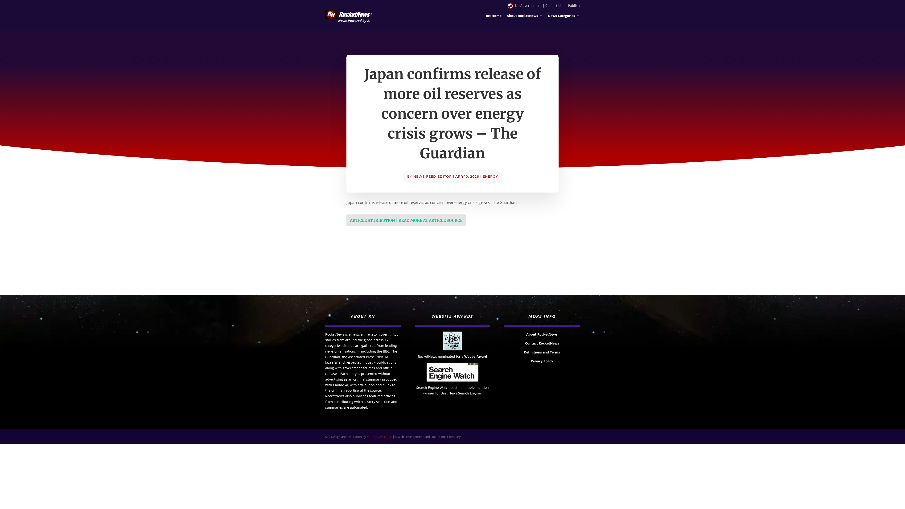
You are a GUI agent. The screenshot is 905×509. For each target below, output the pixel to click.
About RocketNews (522, 16)
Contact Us (553, 5)
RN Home (494, 16)
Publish (574, 5)
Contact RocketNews (542, 343)
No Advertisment (528, 5)
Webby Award (475, 356)
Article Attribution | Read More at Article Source (406, 220)
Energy (490, 176)
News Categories (561, 16)
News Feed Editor (432, 176)
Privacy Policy (542, 361)
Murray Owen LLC (379, 437)
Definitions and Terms (542, 352)
